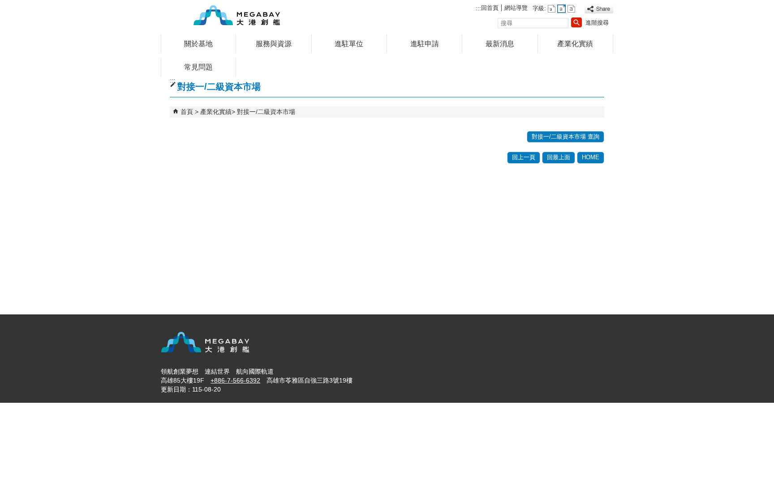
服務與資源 (274, 44)
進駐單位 (349, 44)
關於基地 (198, 44)
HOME (590, 157)
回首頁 (490, 7)
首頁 (187, 111)
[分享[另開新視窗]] (599, 9)
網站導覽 (516, 7)
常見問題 (198, 67)
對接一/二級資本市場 (266, 111)
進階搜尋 (597, 22)
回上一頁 (523, 157)
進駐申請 (424, 44)
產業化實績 (575, 44)
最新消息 (500, 44)
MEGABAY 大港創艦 (236, 15)
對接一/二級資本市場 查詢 (565, 136)
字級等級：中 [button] (561, 8)
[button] (576, 22)
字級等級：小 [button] (551, 9)
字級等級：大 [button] (571, 9)
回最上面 (558, 157)
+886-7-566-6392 (235, 380)
